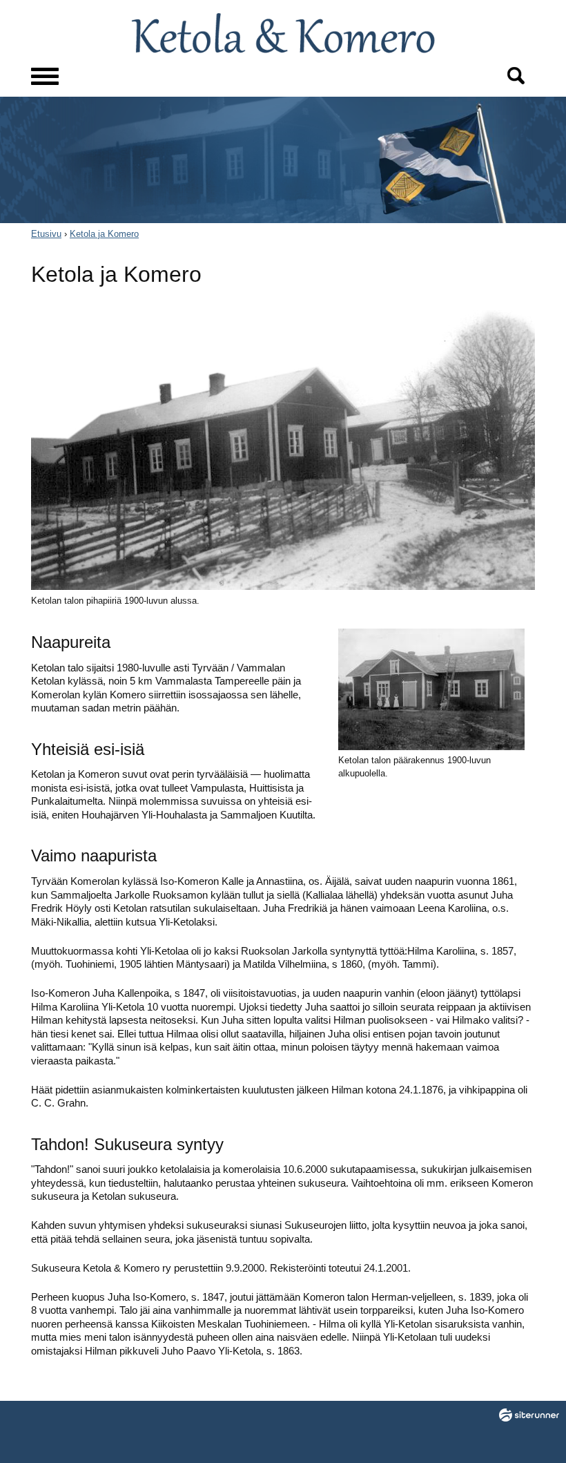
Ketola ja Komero (104, 234)
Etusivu (46, 234)
